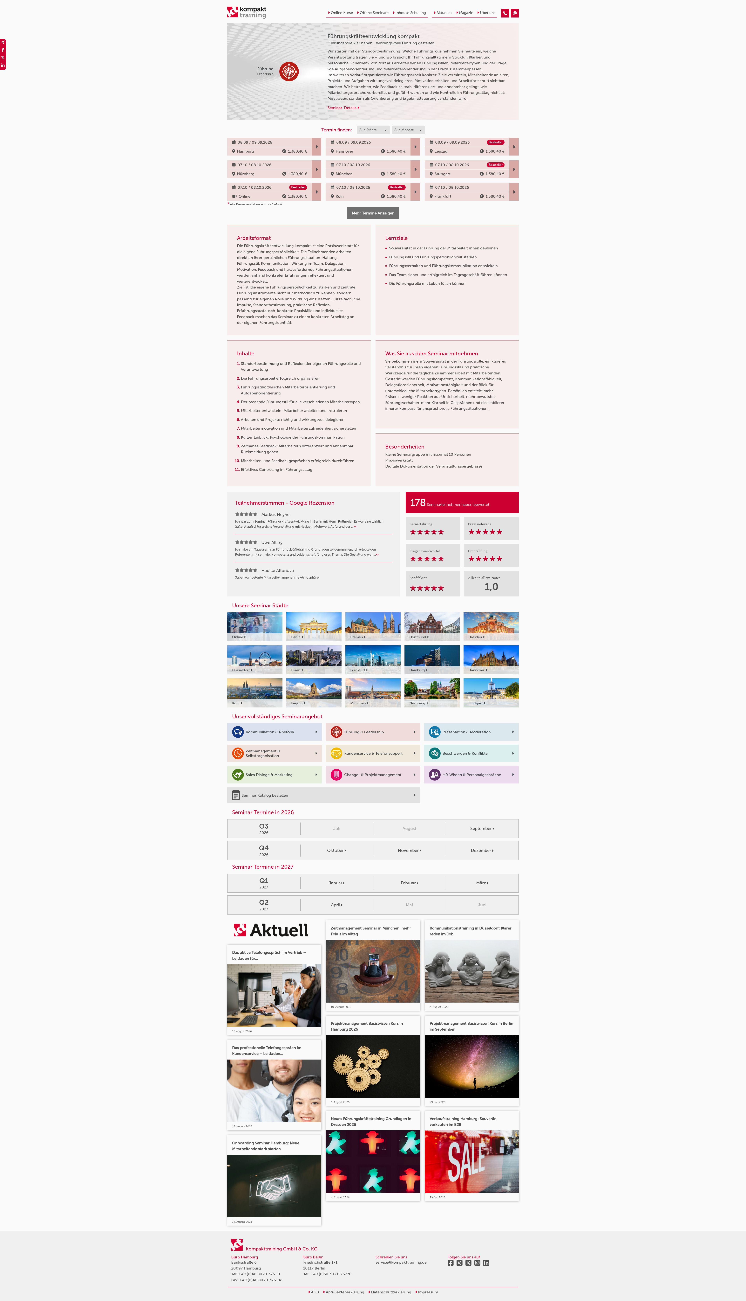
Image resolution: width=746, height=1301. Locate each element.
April (335, 905)
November (408, 850)
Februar (408, 883)
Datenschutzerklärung (390, 1292)
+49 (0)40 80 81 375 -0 (259, 1274)
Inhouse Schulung (411, 12)
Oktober (335, 850)
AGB (314, 1292)
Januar (335, 883)
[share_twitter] (3, 58)
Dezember (481, 850)
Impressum (427, 1292)
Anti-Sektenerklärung (344, 1292)
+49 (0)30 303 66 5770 (331, 1274)
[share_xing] (3, 43)
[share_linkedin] (3, 66)
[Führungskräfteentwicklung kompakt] (505, 13)
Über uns (487, 12)
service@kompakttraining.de (401, 1262)
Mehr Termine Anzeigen (373, 213)
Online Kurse (342, 12)
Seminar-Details (342, 107)
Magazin (466, 12)
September (481, 828)
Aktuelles (444, 12)
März (481, 883)
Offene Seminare (374, 12)
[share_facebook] (3, 50)
